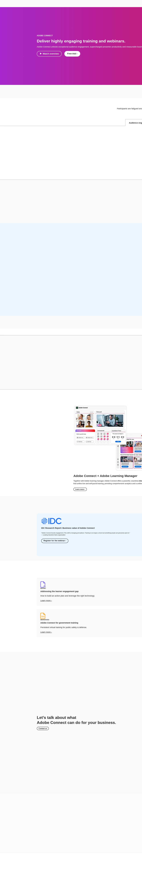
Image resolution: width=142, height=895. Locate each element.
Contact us (43, 728)
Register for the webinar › (54, 541)
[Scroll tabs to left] (2, 122)
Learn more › (80, 489)
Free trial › (72, 53)
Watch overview (51, 54)
